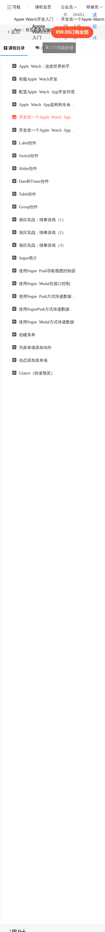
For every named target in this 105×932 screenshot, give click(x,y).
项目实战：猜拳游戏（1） (42, 219)
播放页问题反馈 (59, 47)
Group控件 (28, 207)
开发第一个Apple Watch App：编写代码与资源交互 (47, 130)
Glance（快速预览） (37, 373)
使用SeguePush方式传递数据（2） (47, 309)
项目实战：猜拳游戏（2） (42, 232)
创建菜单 (27, 334)
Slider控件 (28, 168)
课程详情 (95, 32)
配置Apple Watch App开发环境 (47, 91)
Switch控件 (28, 155)
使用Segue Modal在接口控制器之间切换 (47, 283)
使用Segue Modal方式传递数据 (46, 322)
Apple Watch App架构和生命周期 (47, 104)
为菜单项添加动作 (35, 347)
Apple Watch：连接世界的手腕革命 (47, 66)
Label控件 (27, 143)
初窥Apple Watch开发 (38, 79)
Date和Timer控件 (34, 181)
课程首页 (43, 6)
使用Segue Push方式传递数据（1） (47, 296)
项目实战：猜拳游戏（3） (42, 245)
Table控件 (27, 194)
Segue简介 (28, 258)
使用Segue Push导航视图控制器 (47, 270)
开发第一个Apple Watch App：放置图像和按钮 (47, 117)
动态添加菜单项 (33, 360)
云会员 (67, 6)
